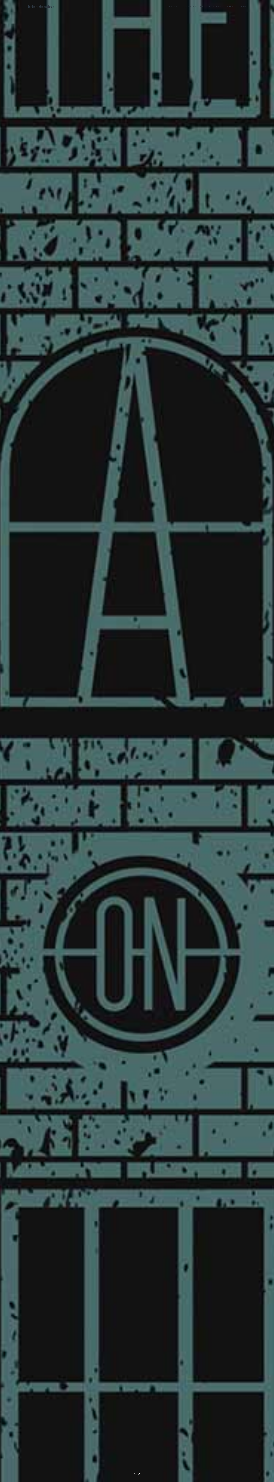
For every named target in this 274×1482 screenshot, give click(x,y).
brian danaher (41, 6)
